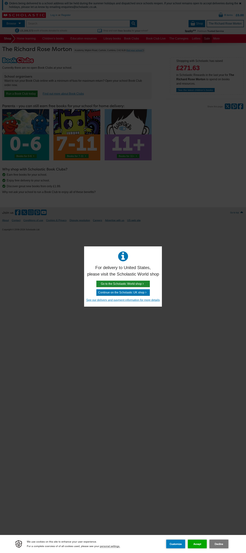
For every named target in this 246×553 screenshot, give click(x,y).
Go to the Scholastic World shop (121, 283)
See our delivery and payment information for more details (123, 300)
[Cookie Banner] (123, 544)
